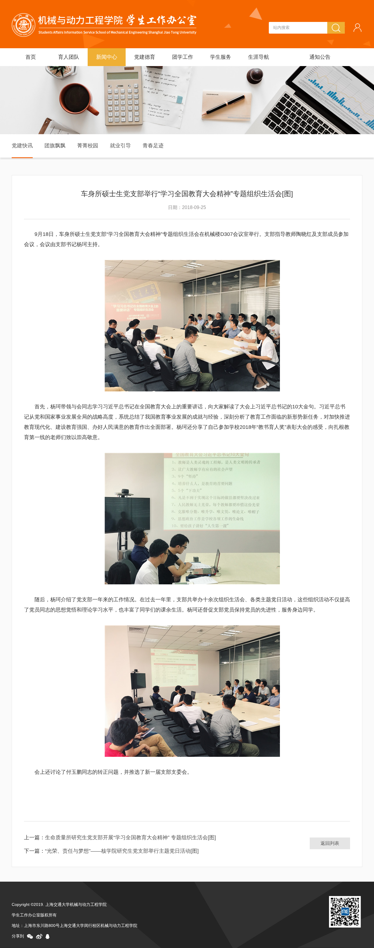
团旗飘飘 (54, 145)
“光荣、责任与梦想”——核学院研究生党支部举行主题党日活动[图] (122, 851)
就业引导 (120, 145)
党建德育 (144, 57)
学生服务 (220, 57)
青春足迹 (153, 145)
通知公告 (319, 57)
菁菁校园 (87, 145)
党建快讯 (22, 145)
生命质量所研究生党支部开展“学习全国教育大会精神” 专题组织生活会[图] (130, 837)
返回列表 (330, 843)
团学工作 (182, 57)
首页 (30, 57)
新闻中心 (106, 57)
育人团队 (68, 57)
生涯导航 (258, 57)
